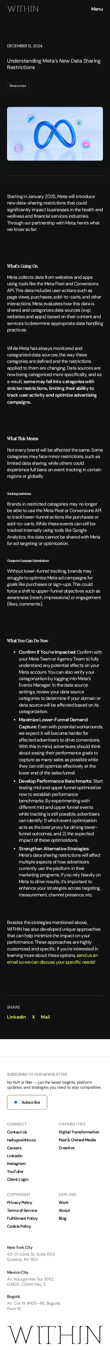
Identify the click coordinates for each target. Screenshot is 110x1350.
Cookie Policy (19, 1226)
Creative (67, 1148)
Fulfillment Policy (22, 1218)
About (64, 1210)
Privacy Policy (19, 1202)
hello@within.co (21, 1140)
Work (64, 1202)
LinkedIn (15, 1155)
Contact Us (17, 1132)
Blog (63, 1218)
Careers (14, 1147)
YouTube (15, 1171)
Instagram (16, 1163)
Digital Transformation (79, 1132)
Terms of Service (22, 1210)
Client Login (17, 1179)
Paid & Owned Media (77, 1140)
